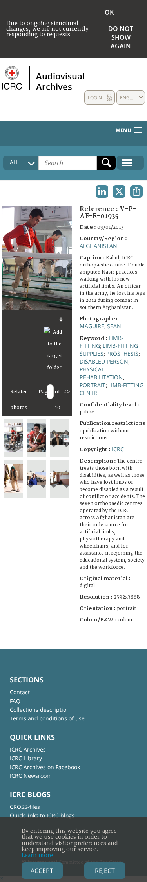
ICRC (118, 449)
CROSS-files (25, 806)
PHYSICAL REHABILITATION (101, 373)
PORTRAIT (92, 385)
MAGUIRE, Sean (100, 326)
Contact (20, 692)
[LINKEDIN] (102, 191)
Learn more (37, 855)
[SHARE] (136, 191)
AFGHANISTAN (98, 246)
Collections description (40, 709)
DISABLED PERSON (104, 361)
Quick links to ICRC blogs (42, 815)
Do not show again (120, 37)
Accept (42, 870)
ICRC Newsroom (31, 775)
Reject (105, 870)
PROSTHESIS (122, 353)
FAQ (15, 701)
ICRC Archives (28, 749)
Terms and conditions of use (47, 718)
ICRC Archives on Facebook (45, 767)
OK (109, 12)
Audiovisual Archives (60, 81)
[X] (119, 191)
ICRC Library (26, 758)
